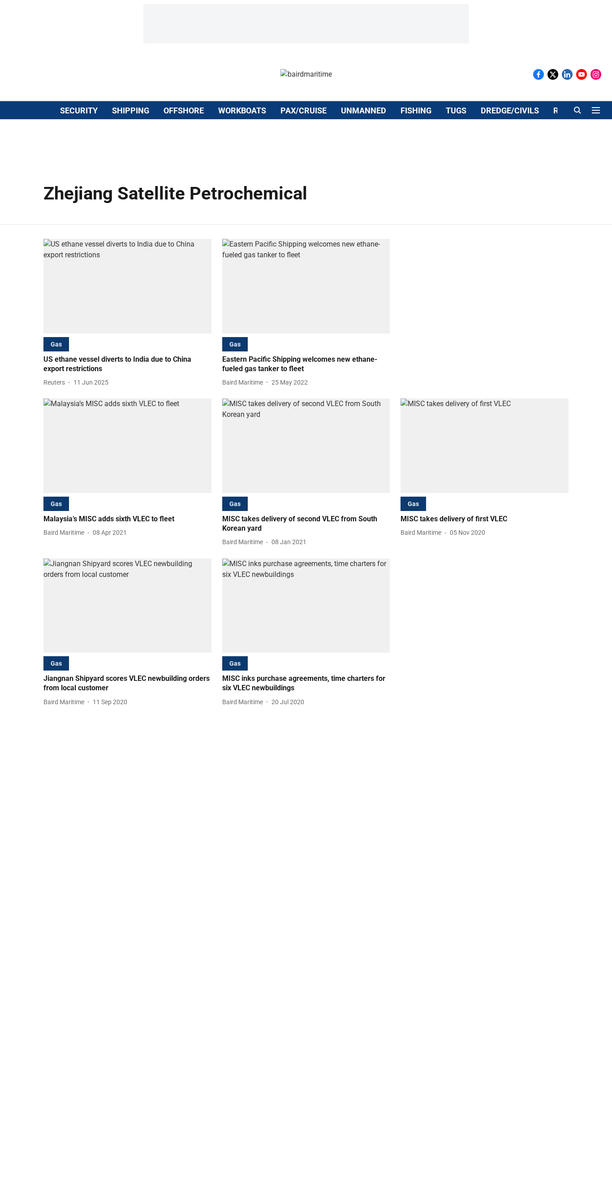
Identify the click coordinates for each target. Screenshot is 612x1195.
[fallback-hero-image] (127, 286)
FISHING (416, 110)
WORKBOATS (242, 110)
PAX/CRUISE (303, 110)
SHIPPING (130, 110)
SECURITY (79, 110)
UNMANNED (363, 110)
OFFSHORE (184, 110)
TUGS (456, 110)
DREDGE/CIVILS (510, 110)
